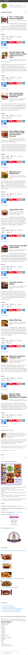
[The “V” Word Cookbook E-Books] (11, 483)
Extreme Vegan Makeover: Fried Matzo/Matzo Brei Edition (18, 395)
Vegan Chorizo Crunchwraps (7, 605)
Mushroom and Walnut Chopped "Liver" (17, 357)
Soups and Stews (13, 141)
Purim (26, 60)
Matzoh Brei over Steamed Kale (15, 173)
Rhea (11, 20)
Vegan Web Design (8, 653)
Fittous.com (20, 506)
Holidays (17, 140)
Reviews (11, 101)
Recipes (2, 61)
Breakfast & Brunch (5, 140)
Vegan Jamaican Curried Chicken (8, 607)
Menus (21, 140)
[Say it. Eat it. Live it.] (14, 8)
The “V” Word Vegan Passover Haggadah (16, 18)
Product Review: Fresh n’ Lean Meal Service (11, 611)
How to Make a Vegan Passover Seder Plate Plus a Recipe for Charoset (16, 133)
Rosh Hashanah (8, 61)
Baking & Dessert (23, 98)
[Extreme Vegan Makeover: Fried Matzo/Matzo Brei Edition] (6, 585)
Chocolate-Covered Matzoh (16, 283)
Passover (24, 20)
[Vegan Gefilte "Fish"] (6, 568)
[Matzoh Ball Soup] (6, 577)
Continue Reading (4, 47)
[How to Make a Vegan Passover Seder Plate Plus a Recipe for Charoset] (6, 559)
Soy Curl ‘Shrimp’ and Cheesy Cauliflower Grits (11, 610)
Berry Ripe (12, 528)
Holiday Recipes (17, 60)
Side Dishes (7, 141)
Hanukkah (11, 60)
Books (21, 20)
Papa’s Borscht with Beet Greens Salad (18, 246)
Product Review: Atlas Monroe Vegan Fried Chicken (12, 608)
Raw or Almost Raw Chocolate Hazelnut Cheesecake (16, 95)
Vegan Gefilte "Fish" (16, 209)
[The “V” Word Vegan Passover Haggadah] (6, 594)
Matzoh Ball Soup (15, 320)
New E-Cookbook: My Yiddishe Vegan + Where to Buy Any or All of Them (17, 54)
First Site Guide (19, 512)
